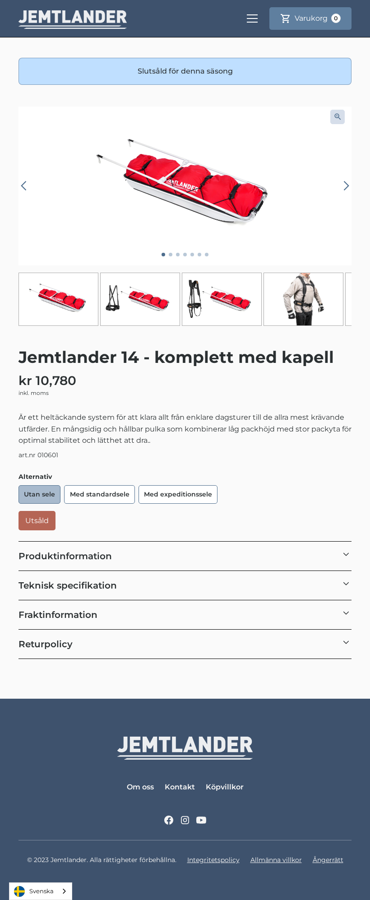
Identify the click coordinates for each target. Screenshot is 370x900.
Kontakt (180, 787)
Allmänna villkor (276, 860)
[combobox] (40, 891)
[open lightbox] (337, 117)
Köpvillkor (225, 787)
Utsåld (37, 520)
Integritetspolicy (213, 860)
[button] (252, 18)
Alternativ (35, 477)
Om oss (140, 787)
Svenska (41, 891)
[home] (72, 18)
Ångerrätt (328, 860)
